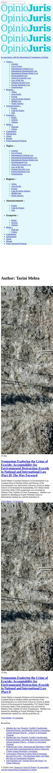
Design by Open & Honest (25, 767)
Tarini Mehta (6, 501)
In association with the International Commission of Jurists (24, 57)
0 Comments (18, 501)
